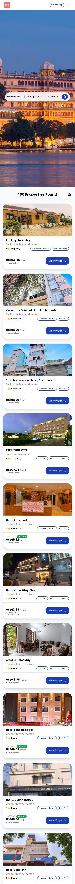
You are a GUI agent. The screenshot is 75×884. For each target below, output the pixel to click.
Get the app (56, 4)
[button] (37, 220)
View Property (57, 261)
